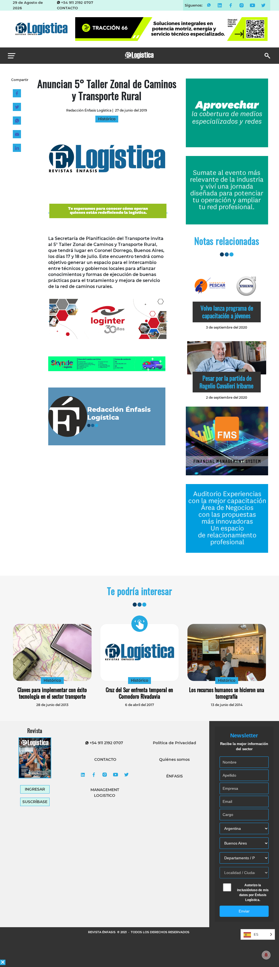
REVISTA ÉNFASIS (102, 932)
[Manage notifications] (266, 955)
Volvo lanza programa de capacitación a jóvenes (227, 312)
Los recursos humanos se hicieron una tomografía (226, 693)
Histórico (52, 680)
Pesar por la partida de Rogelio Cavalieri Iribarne (226, 382)
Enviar (244, 911)
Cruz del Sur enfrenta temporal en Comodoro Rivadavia (139, 693)
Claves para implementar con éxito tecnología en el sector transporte (52, 693)
